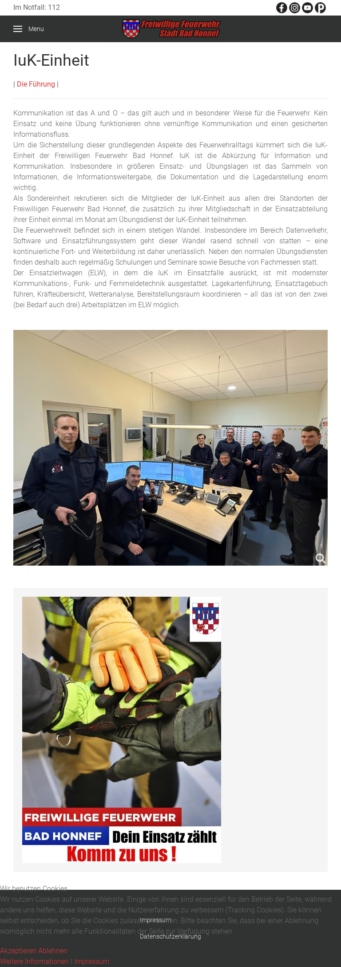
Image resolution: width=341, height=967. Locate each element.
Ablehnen (52, 951)
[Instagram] (294, 7)
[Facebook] (281, 7)
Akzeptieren (18, 951)
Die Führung (36, 84)
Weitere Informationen (34, 961)
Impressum (91, 961)
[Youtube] (307, 7)
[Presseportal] (320, 7)
